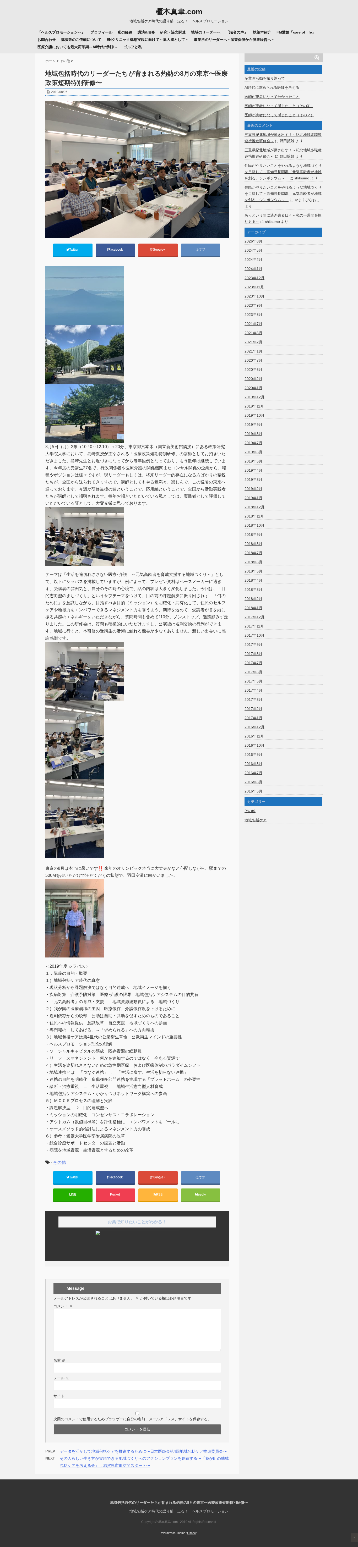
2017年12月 (254, 617)
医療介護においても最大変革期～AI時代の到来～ (77, 47)
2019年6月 (253, 452)
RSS (159, 1194)
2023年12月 (254, 278)
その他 (59, 1162)
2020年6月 (253, 369)
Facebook (116, 249)
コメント (63, 1306)
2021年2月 (253, 342)
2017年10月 (254, 635)
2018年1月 (253, 608)
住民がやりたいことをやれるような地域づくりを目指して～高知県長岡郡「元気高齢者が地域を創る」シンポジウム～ (283, 171)
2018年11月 (254, 516)
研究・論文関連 (173, 32)
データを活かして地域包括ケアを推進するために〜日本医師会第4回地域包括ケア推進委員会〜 (143, 1451)
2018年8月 (253, 544)
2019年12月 (254, 397)
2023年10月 (254, 296)
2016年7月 (253, 773)
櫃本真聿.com (179, 12)
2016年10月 (254, 745)
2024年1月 (253, 269)
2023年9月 (253, 305)
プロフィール (101, 32)
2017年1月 (253, 718)
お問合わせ (46, 39)
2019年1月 (253, 498)
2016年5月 (253, 791)
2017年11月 (254, 626)
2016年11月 (254, 736)
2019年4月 (253, 470)
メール (61, 1378)
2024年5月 (253, 250)
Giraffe (191, 1532)
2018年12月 (254, 507)
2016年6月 (253, 782)
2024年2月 (253, 259)
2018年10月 (254, 525)
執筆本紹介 (262, 32)
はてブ (201, 249)
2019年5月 (253, 461)
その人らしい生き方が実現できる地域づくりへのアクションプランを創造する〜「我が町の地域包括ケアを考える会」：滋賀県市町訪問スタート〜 (144, 1462)
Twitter (74, 249)
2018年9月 (253, 534)
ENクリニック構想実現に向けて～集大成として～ (148, 39)
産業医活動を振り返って (265, 78)
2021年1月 (253, 351)
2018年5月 (253, 571)
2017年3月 (253, 699)
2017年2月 (253, 709)
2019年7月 (253, 443)
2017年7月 (253, 663)
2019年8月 (253, 434)
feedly (202, 1194)
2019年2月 (253, 489)
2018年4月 (253, 580)
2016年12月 (254, 727)
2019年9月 (253, 424)
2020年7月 (253, 360)
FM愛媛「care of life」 (296, 32)
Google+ (159, 249)
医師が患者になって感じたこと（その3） (279, 106)
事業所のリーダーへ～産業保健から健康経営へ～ (234, 39)
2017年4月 (253, 690)
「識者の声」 (237, 32)
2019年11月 (254, 406)
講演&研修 (146, 32)
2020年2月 (253, 379)
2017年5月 (253, 681)
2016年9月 (253, 754)
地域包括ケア (256, 820)
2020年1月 (253, 388)
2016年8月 (253, 764)
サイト (58, 1396)
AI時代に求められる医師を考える (272, 87)
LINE (72, 1194)
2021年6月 (253, 333)
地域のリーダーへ (205, 32)
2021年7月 (253, 324)
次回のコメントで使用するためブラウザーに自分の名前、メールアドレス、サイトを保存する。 (132, 1419)
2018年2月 (253, 599)
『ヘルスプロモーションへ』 (61, 32)
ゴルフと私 (132, 47)
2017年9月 (253, 644)
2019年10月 (254, 415)
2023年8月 (253, 314)
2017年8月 (253, 654)
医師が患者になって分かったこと (272, 97)
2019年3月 (253, 479)
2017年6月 (253, 672)
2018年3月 (253, 589)
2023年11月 (254, 287)
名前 (59, 1360)
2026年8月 (253, 241)
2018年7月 (253, 553)
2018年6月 (253, 562)
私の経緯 (125, 32)
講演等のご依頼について (81, 39)
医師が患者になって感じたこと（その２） (279, 115)
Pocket (115, 1194)
